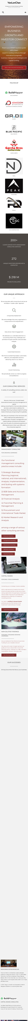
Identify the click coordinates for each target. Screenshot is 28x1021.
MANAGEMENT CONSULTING (10, 449)
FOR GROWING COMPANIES (9, 452)
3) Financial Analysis (10, 499)
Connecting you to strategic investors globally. (13, 586)
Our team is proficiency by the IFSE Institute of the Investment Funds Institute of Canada (11, 603)
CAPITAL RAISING (7, 576)
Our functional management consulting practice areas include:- (12, 463)
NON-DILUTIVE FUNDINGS (10, 631)
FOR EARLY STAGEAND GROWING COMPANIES (10, 635)
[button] (25, 12)
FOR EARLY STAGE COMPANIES (10, 579)
